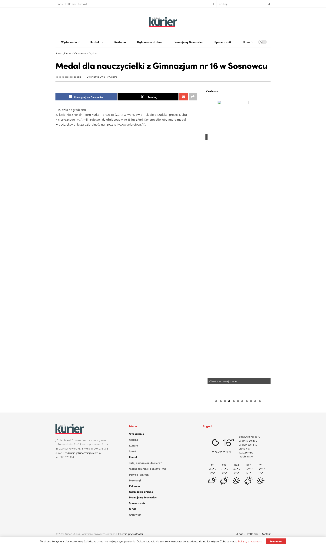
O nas (59, 4)
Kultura (133, 445)
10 (255, 401)
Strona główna (63, 53)
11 (260, 401)
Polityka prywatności (130, 534)
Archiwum (135, 514)
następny (266, 248)
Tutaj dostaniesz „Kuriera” (145, 463)
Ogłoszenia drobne (149, 42)
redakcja (76, 76)
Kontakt (82, 4)
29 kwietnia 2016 (96, 76)
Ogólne (93, 53)
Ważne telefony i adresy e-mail (148, 468)
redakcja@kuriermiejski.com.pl (83, 453)
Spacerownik (223, 42)
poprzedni (210, 248)
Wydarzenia (69, 42)
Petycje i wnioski (139, 474)
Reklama (70, 4)
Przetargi (135, 480)
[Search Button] (268, 4)
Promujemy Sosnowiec (188, 42)
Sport (132, 451)
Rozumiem (275, 541)
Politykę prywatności (250, 541)
